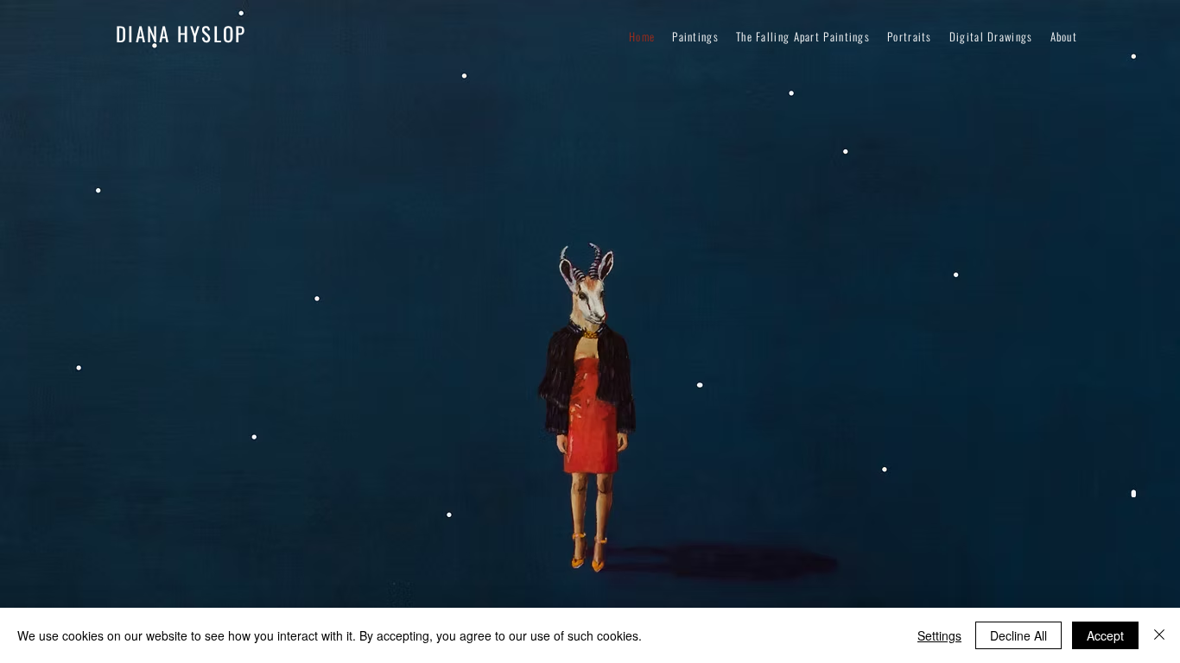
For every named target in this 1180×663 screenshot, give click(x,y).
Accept (1105, 635)
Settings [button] (939, 635)
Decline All (1018, 635)
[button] (1064, 36)
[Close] (1159, 635)
